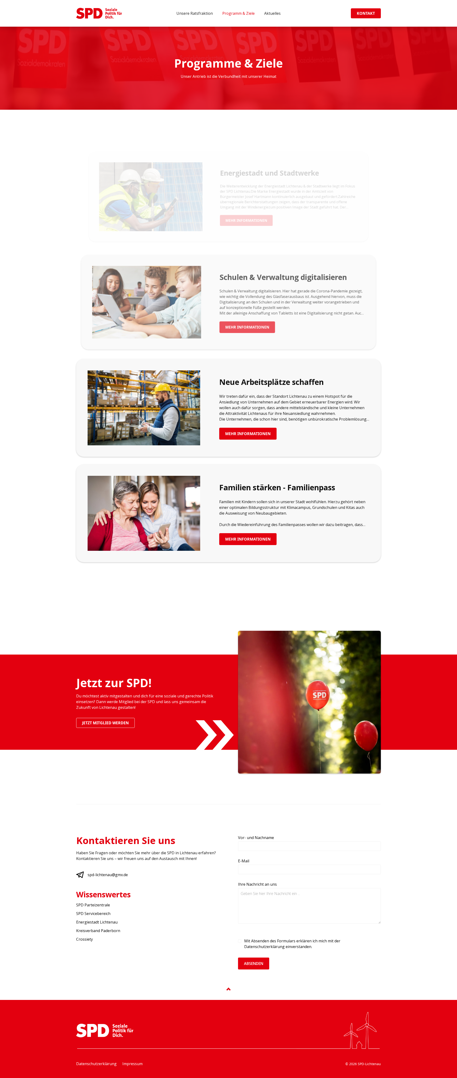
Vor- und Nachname (256, 837)
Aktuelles (272, 13)
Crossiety (84, 939)
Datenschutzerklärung (264, 946)
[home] (99, 13)
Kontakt (366, 13)
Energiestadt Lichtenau (97, 922)
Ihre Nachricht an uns (257, 884)
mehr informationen (246, 220)
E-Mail (243, 861)
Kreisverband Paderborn (98, 930)
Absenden (253, 963)
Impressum (132, 1063)
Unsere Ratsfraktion (194, 13)
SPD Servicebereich (93, 913)
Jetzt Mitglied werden (105, 722)
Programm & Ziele (238, 13)
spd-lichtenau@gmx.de (108, 874)
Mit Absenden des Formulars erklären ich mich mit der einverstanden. (292, 943)
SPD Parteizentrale (93, 905)
